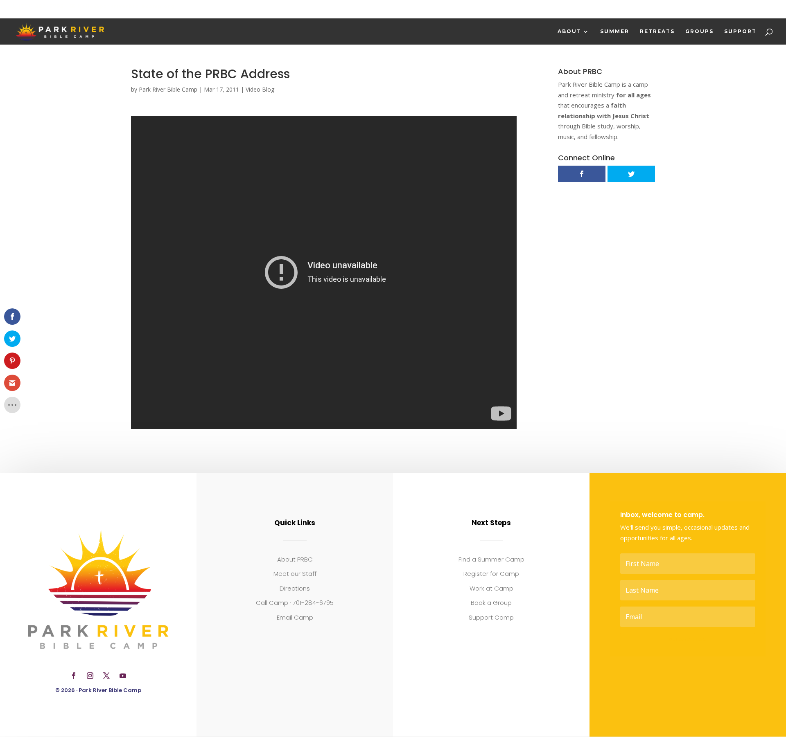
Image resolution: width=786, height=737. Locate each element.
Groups (699, 31)
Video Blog (260, 89)
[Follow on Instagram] (90, 675)
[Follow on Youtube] (122, 675)
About (569, 31)
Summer (614, 31)
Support (740, 31)
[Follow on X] (106, 675)
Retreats (657, 31)
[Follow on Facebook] (73, 675)
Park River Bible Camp (168, 89)
